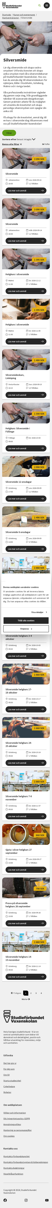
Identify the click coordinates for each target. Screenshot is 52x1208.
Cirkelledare (9, 1086)
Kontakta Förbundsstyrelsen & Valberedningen (25, 1162)
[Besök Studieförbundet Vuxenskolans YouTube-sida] (47, 1201)
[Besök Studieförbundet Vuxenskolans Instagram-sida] (26, 1201)
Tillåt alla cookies (26, 620)
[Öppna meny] (47, 5)
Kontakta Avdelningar (13, 1168)
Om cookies (9, 1136)
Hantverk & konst (10, 17)
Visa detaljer (37, 612)
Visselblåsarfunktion (13, 1173)
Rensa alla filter (10, 144)
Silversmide (26, 17)
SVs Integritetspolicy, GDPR (16, 1118)
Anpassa (24, 629)
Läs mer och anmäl (17, 190)
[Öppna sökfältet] (39, 5)
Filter (9, 133)
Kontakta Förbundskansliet (16, 1156)
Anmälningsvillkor (12, 1124)
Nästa (24, 999)
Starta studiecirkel (12, 1080)
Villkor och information (14, 1112)
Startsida (6, 14)
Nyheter (7, 1092)
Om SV (6, 1074)
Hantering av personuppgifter (17, 1130)
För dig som (9, 1069)
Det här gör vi (9, 1063)
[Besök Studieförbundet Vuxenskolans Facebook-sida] (5, 1201)
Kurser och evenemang (24, 14)
